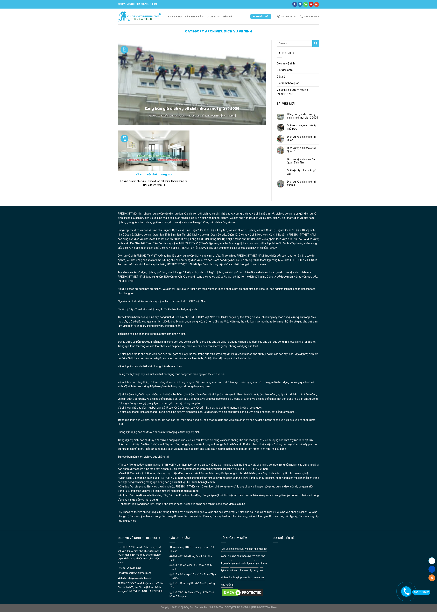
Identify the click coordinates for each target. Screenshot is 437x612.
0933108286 (421, 592)
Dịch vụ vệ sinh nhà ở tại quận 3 (301, 183)
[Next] (259, 82)
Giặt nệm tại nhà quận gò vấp (301, 172)
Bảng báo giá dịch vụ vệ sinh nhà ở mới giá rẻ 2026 (302, 116)
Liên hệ (227, 16)
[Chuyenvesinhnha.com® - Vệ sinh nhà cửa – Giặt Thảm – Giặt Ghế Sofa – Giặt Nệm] (139, 16)
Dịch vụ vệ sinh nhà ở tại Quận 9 (301, 138)
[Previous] (125, 82)
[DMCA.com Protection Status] (242, 592)
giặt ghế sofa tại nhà (243, 563)
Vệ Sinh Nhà (193, 16)
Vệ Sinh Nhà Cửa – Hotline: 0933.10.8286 (292, 92)
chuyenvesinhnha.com (140, 578)
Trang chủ (174, 16)
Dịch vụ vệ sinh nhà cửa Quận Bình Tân (301, 161)
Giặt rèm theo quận (288, 83)
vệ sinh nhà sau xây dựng (244, 570)
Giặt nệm (282, 76)
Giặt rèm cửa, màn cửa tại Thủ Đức (302, 127)
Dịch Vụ (212, 16)
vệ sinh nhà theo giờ (239, 556)
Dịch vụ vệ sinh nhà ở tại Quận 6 (301, 149)
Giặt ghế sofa (285, 70)
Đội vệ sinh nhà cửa (233, 548)
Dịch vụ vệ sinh (286, 63)
